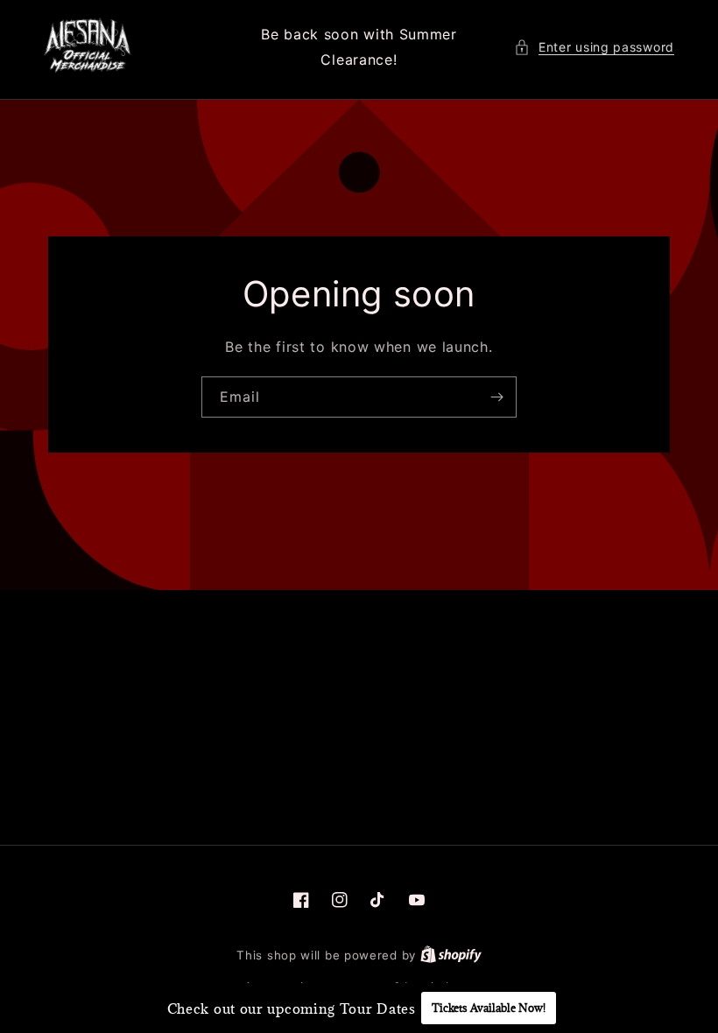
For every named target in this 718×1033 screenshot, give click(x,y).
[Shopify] (451, 955)
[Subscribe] (496, 397)
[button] (594, 47)
